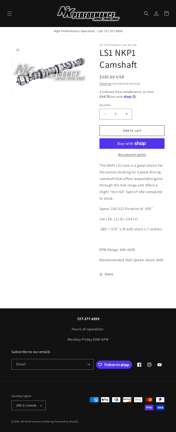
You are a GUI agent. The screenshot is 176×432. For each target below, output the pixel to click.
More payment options (132, 154)
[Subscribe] (88, 364)
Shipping (105, 83)
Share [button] (109, 274)
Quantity (105, 105)
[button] (10, 13)
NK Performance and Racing (37, 421)
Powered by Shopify (66, 421)
